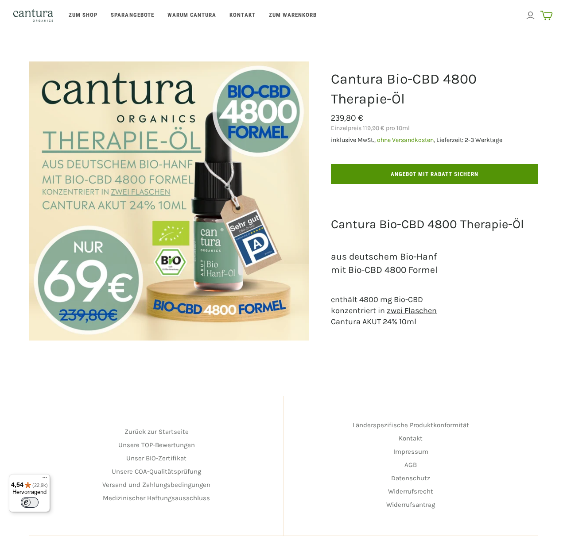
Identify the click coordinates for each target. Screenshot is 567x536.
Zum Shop (83, 14)
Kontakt (242, 14)
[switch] (30, 502)
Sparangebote (132, 14)
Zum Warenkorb (293, 14)
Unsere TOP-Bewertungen (156, 445)
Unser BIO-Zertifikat (156, 458)
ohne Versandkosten (405, 140)
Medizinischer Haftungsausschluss (156, 498)
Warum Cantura (192, 14)
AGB (410, 465)
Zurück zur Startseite (156, 432)
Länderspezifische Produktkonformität (411, 425)
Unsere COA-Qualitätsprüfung (156, 471)
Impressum (410, 452)
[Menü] (44, 479)
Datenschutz (410, 478)
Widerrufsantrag (410, 505)
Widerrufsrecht (410, 491)
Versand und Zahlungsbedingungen (156, 485)
